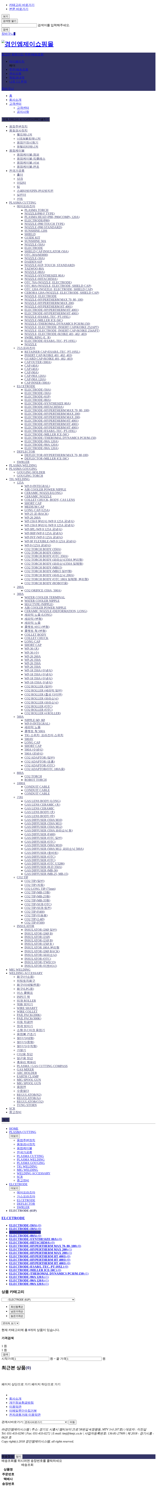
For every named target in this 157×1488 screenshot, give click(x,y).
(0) (25, 1225)
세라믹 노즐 (33, 622)
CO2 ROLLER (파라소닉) (41, 698)
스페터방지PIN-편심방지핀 (35, 190)
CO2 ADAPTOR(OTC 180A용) (45, 769)
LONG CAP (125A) (37, 510)
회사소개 (15, 99)
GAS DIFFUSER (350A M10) (43, 820)
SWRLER (23, 462)
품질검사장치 (18, 130)
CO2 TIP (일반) (34, 881)
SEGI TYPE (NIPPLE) (39, 604)
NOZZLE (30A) (35, 258)
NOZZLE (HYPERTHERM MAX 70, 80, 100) (54, 299)
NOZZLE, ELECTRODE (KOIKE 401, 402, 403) (56, 334)
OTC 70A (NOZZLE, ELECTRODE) (48, 282)
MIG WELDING (19, 969)
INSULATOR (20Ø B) (39, 933)
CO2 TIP (22, 877)
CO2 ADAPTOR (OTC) (40, 765)
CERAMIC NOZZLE (38, 496)
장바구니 (8, 88)
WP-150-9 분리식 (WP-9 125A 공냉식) (49, 521)
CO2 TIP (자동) (34, 885)
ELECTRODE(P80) (37, 220)
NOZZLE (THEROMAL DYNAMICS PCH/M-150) (57, 323)
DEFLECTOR (26, 451)
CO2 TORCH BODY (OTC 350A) (46, 556)
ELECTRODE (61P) (37, 396)
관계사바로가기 (12, 1422)
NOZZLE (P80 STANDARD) (43, 227)
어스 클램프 (25, 992)
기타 (20, 797)
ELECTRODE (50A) (38, 389)
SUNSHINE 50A (35, 241)
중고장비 (15, 1112)
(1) (40, 1249)
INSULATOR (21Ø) (37, 937)
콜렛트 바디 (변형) (37, 626)
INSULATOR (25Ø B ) (39, 943)
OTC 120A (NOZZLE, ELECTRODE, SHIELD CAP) (59, 289)
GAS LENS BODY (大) (40, 812)
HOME (13, 1128)
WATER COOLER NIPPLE (42, 600)
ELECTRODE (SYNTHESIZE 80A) (48, 403)
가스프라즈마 (26, 348)
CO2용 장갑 (25, 1054)
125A (20, 482)
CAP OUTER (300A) (38, 362)
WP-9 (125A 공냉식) (38, 545)
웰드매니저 (24, 134)
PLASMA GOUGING (23, 468)
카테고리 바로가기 (21, 5)
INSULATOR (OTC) (38, 958)
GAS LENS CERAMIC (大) (42, 804)
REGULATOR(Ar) (29, 1098)
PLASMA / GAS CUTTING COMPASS (42, 1066)
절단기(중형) (25, 1042)
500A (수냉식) (34, 749)
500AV (29, 739)
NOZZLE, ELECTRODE (41, 296)
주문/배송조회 (34, 54)
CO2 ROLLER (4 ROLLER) (43, 713)
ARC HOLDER (27, 1073)
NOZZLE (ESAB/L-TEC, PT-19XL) (47, 316)
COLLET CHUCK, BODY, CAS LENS (50, 499)
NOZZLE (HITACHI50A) (41, 279)
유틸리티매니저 (27, 146)
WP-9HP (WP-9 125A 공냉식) (44, 533)
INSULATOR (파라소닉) (41, 955)
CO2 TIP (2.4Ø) (34, 919)
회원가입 (17, 54)
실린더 (21, 194)
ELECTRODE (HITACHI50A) (44, 406)
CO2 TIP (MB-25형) (37, 896)
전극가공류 (17, 170)
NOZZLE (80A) (35, 272)
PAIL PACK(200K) (29, 1015)
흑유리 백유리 (26, 1062)
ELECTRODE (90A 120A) (41, 441)
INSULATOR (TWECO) (40, 962)
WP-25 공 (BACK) (36, 513)
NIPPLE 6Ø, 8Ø (35, 720)
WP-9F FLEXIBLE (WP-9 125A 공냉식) (50, 541)
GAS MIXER (25, 1069)
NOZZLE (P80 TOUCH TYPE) (45, 223)
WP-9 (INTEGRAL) (37, 486)
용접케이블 (17, 150)
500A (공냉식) (34, 753)
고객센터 (15, 103)
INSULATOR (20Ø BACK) (42, 951)
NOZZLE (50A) (35, 244)
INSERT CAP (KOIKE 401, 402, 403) (48, 355)
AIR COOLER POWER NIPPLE (45, 489)
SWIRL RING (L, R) (38, 337)
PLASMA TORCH (36, 210)
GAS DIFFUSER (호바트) (41, 852)
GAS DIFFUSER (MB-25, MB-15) (46, 873)
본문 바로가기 (18, 9)
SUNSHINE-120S (36, 230)
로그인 (6, 54)
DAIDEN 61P (33, 261)
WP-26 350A (33, 659)
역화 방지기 (25, 1004)
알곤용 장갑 (25, 1058)
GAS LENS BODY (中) (40, 816)
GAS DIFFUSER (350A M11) (43, 823)
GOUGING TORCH (30, 475)
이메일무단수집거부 (23, 1410)
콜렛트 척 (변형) (35, 630)
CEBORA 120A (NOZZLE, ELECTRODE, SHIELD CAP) (62, 292)
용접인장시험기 (27, 142)
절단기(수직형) (27, 1046)
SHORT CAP (33, 503)
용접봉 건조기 (26, 1034)
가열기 (21, 1050)
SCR (12, 1108)
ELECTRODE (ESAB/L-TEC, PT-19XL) (50, 341)
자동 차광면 (25, 1022)
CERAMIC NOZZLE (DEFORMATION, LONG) (56, 611)
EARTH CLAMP (28, 1076)
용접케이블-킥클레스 (31, 158)
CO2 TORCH (33, 776)
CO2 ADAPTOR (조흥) (40, 761)
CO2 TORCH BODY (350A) (43, 549)
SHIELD (30, 234)
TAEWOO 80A (34, 268)
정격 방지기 (25, 1026)
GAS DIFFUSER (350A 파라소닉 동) (49, 830)
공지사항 (23, 111)
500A (20, 716)
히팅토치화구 (26, 980)
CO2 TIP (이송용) (36, 915)
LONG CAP (32, 641)
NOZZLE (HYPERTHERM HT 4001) (48, 306)
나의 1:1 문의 (18, 81)
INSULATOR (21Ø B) (39, 940)
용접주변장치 (18, 126)
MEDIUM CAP (34, 506)
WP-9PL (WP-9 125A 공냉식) (43, 529)
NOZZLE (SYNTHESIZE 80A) (45, 275)
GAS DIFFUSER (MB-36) (41, 870)
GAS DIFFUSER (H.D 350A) (43, 867)
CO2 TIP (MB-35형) (37, 900)
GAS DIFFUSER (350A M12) (43, 826)
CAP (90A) (31, 372)
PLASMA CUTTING (22, 202)
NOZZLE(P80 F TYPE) (40, 213)
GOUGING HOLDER (31, 472)
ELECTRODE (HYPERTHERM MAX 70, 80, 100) (57, 410)
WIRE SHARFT (27, 1008)
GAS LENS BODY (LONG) (43, 801)
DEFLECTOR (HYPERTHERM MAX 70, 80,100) (56, 455)
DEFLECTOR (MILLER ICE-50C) (47, 458)
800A (20, 773)
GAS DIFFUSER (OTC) (40, 841)
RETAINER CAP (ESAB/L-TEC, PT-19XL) (52, 351)
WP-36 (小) (32, 652)
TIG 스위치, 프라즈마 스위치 (44, 735)
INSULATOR (25, 926)
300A (20, 594)
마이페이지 (17, 61)
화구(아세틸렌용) (28, 984)
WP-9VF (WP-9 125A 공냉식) (44, 537)
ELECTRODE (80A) (38, 400)
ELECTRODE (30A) (38, 393)
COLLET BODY (35, 634)
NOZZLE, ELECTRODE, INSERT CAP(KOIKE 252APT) (62, 327)
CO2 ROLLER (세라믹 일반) (43, 690)
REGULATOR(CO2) (30, 1101)
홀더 (20, 174)
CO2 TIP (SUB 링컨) (38, 908)
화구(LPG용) (25, 988)
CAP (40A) (31, 365)
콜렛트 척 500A (35, 731)
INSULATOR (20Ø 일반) (41, 929)
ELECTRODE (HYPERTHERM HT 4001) (51, 310)
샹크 (20, 178)
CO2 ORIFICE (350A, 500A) (43, 590)
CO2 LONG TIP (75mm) (40, 888)
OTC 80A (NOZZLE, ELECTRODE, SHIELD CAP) (58, 285)
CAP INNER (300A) (37, 382)
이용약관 (15, 1406)
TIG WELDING (19, 479)
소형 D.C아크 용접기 (31, 1030)
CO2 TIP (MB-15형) (37, 892)
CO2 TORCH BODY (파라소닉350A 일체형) (54, 563)
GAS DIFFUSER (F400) (40, 834)
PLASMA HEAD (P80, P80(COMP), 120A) (52, 217)
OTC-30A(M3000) (36, 254)
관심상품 (15, 73)
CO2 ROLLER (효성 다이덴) (43, 694)
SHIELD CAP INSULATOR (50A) (47, 251)
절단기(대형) (25, 1038)
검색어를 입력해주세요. (54, 25)
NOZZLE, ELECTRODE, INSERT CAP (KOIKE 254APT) (62, 330)
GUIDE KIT (32, 237)
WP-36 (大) (32, 648)
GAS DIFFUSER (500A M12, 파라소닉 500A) (54, 848)
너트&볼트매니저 (29, 138)
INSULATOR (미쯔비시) (41, 965)
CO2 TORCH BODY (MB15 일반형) (48, 571)
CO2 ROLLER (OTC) (38, 706)
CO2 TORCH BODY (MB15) (43, 567)
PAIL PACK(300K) (29, 1018)
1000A (21, 783)
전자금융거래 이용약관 (25, 1414)
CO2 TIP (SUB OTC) (38, 904)
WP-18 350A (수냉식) (38, 670)
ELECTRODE (34, 248)
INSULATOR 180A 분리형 (42, 947)
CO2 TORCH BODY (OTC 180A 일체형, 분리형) (57, 579)
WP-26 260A (33, 517)
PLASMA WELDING (23, 465)
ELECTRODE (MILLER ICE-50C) (47, 434)
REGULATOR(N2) (29, 1094)
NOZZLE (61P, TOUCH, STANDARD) (50, 265)
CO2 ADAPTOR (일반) (40, 757)
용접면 (21, 1087)
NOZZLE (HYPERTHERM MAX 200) (49, 303)
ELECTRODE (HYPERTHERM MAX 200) (52, 413)
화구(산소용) (25, 976)
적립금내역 (17, 77)
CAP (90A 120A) (35, 375)
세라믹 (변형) (34, 618)
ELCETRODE (26, 386)
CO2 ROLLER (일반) (38, 686)
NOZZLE (31, 344)
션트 (20, 198)
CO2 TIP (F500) (35, 922)
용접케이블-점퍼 (28, 154)
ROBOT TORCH (36, 779)
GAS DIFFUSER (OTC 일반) (43, 838)
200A (20, 587)
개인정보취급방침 (21, 1402)
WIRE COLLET (27, 1011)
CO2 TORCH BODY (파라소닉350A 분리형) (54, 559)
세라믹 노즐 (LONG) (38, 614)
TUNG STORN (27, 1105)
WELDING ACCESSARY (26, 973)
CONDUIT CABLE (37, 786)
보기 (5, 16)
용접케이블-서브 (28, 162)
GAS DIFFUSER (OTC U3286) (45, 863)
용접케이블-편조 (28, 166)
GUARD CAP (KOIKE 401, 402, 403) (49, 358)
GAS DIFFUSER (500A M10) (43, 845)
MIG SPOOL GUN (29, 1079)
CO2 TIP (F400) (35, 911)
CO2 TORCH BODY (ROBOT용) (46, 583)
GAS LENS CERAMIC (39, 808)
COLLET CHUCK (36, 638)
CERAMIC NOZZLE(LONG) (43, 493)
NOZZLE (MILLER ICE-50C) (44, 320)
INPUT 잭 (23, 996)
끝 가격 (61, 1358)
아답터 (21, 182)
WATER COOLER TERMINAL (45, 597)
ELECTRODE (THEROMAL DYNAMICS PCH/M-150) (60, 437)
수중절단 (23, 1091)
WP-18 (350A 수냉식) (38, 682)
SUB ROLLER (26, 1000)
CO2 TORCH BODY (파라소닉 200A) (49, 575)
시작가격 (8, 1358)
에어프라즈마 (26, 206)
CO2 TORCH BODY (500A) (43, 552)
